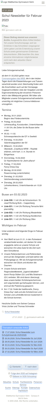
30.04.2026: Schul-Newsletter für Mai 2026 (23, 344)
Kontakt (24, 387)
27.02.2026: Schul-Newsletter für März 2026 (24, 351)
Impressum (23, 390)
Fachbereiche (26, 381)
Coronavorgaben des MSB (13, 78)
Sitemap (16, 387)
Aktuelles (7, 381)
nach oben (32, 366)
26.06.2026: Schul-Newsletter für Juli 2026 (23, 338)
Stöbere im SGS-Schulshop (25, 376)
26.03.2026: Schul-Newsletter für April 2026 (24, 348)
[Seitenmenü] (43, 3)
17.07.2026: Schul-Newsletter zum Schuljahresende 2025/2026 (18, 333)
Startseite (16, 366)
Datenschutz (34, 387)
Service (23, 384)
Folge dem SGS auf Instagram (24, 373)
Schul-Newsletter (12, 311)
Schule (16, 381)
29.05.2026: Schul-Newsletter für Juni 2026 (23, 341)
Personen (38, 381)
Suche (8, 387)
